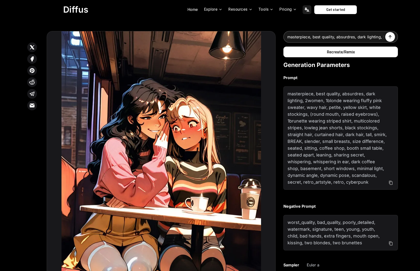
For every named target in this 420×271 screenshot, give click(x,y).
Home (192, 9)
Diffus (75, 9)
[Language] (307, 9)
